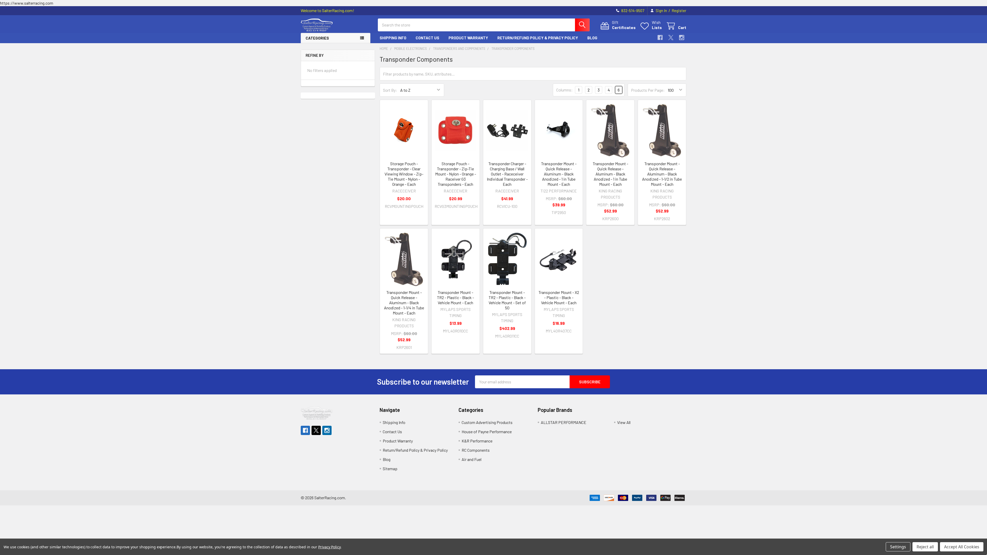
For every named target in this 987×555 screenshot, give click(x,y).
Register (679, 10)
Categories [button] (317, 38)
